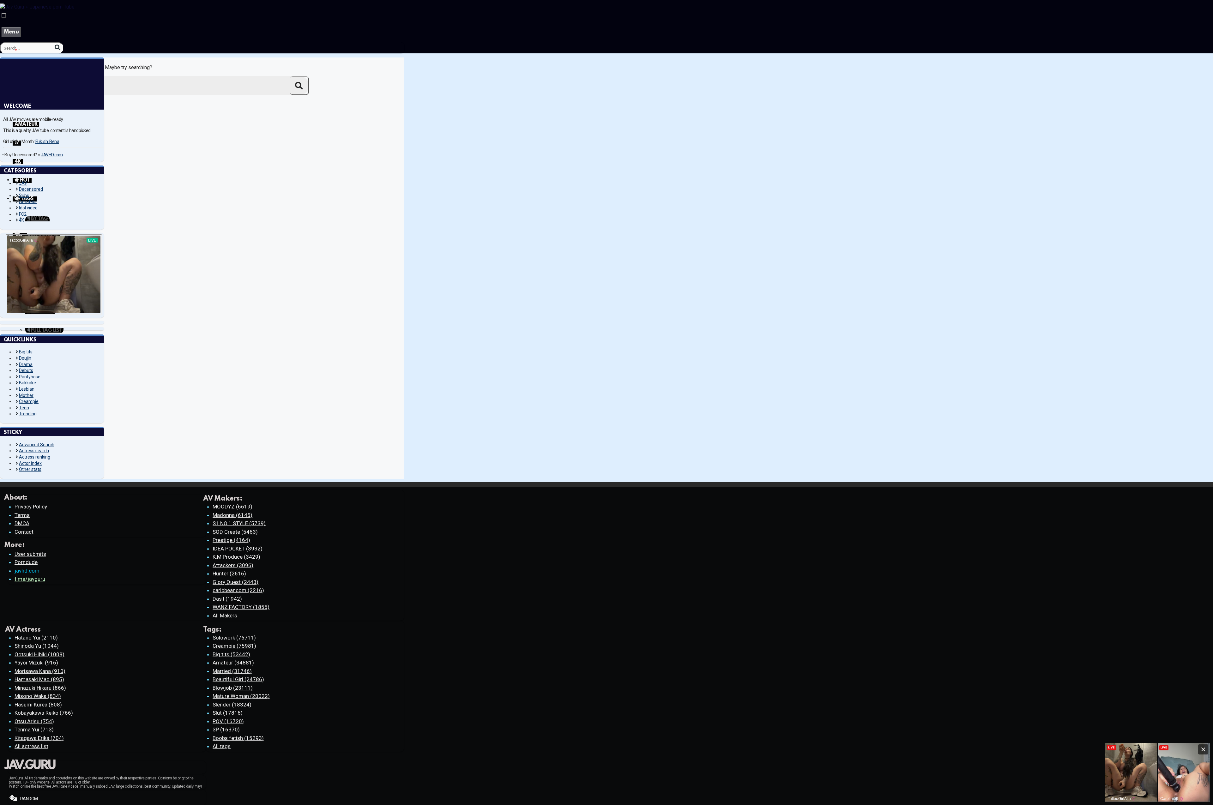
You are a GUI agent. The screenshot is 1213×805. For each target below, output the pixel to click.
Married (232, 671)
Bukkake (27, 382)
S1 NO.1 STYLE (239, 523)
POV (228, 721)
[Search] (57, 47)
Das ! (227, 599)
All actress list (31, 746)
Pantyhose (29, 376)
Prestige (231, 540)
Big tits (26, 351)
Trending (28, 413)
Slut (228, 713)
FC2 (23, 214)
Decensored (31, 189)
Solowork (234, 637)
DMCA (22, 523)
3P (226, 729)
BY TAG (39, 218)
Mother (26, 395)
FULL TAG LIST (46, 330)
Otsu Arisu (34, 721)
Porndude (26, 562)
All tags (222, 746)
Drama (26, 364)
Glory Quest (235, 582)
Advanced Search (36, 444)
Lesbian (26, 389)
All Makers (225, 615)
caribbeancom (238, 590)
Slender (232, 704)
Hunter (229, 573)
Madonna (232, 515)
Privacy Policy (31, 506)
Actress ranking (34, 457)
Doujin (25, 358)
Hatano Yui (36, 637)
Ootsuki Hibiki (39, 654)
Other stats (30, 469)
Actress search (34, 450)
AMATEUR (26, 124)
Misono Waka (38, 696)
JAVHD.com (52, 154)
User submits (30, 554)
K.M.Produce (236, 557)
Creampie (29, 401)
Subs (24, 195)
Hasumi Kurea (38, 704)
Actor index (30, 463)
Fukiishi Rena (47, 141)
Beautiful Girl (238, 679)
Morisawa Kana (40, 671)
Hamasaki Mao (39, 679)
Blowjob (233, 688)
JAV (23, 183)
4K (18, 161)
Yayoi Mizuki (36, 662)
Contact (24, 532)
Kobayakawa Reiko (44, 713)
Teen (24, 407)
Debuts (26, 370)
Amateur (28, 201)
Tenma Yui (34, 729)
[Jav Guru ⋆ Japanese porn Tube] (37, 7)
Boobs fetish (238, 738)
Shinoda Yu (37, 646)
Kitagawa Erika (39, 738)
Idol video (28, 207)
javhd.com (27, 571)
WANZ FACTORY (241, 607)
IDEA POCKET (238, 548)
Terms (22, 515)
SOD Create (235, 532)
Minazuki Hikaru (40, 688)
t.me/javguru (30, 579)
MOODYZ (232, 506)
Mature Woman (241, 696)
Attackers (233, 565)
